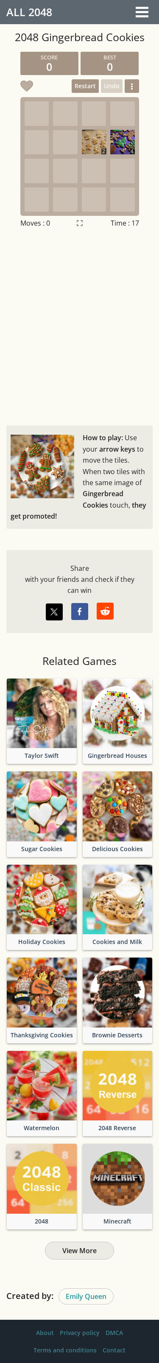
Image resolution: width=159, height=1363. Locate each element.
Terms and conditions (65, 1350)
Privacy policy (80, 1333)
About (45, 1333)
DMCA (114, 1333)
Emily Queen (86, 1296)
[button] (132, 86)
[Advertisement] (79, 324)
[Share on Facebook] (79, 611)
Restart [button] (85, 86)
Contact (114, 1350)
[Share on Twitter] (54, 611)
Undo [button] (112, 86)
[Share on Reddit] (105, 611)
